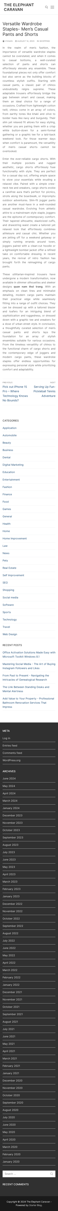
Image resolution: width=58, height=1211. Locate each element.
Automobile (10, 435)
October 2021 (11, 1006)
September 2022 (13, 925)
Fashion (7, 487)
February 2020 (11, 1154)
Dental (6, 457)
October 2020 (11, 1095)
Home (6, 531)
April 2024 (9, 793)
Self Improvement (13, 575)
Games (7, 509)
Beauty (7, 442)
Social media (10, 597)
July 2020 (9, 1117)
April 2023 (9, 874)
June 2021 (9, 1036)
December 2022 (12, 903)
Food (6, 501)
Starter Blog (35, 1205)
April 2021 (9, 1051)
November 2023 (13, 822)
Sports (7, 612)
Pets (5, 560)
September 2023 (13, 837)
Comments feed (12, 752)
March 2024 (10, 800)
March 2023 (10, 881)
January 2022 (11, 984)
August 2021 (10, 1021)
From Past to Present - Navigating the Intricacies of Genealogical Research (26, 677)
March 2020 (10, 1146)
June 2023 (9, 859)
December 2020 (12, 1080)
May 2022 (9, 955)
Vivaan (9, 41)
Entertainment (11, 479)
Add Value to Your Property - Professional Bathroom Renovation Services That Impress (28, 702)
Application (9, 428)
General (7, 516)
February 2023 (11, 889)
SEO (5, 582)
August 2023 (10, 844)
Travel (6, 626)
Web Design (10, 634)
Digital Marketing (13, 464)
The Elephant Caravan (19, 7)
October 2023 (11, 830)
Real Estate (9, 567)
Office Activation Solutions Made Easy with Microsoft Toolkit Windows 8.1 (29, 654)
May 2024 (9, 786)
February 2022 (11, 977)
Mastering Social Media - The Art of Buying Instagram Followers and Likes (29, 666)
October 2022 (11, 918)
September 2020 (13, 1102)
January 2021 (11, 1073)
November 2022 (13, 911)
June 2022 (9, 948)
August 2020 (10, 1110)
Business (8, 450)
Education (9, 472)
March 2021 (10, 1058)
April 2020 (9, 1139)
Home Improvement (15, 538)
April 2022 (9, 962)
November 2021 (12, 999)
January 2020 (11, 1161)
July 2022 (9, 940)
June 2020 (9, 1124)
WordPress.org (11, 760)
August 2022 (10, 933)
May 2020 (9, 1132)
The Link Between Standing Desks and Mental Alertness (26, 689)
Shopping (44, 41)
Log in (6, 738)
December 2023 (12, 815)
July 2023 (9, 852)
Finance (7, 494)
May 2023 (9, 866)
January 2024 (11, 808)
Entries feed (10, 745)
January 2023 (11, 896)
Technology (10, 619)
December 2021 (12, 992)
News (6, 553)
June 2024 (9, 778)
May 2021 (9, 1043)
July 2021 (8, 1029)
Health (6, 523)
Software (8, 604)
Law (5, 545)
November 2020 (13, 1087)
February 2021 (11, 1065)
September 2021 (13, 1014)
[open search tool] (46, 7)
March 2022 (10, 970)
